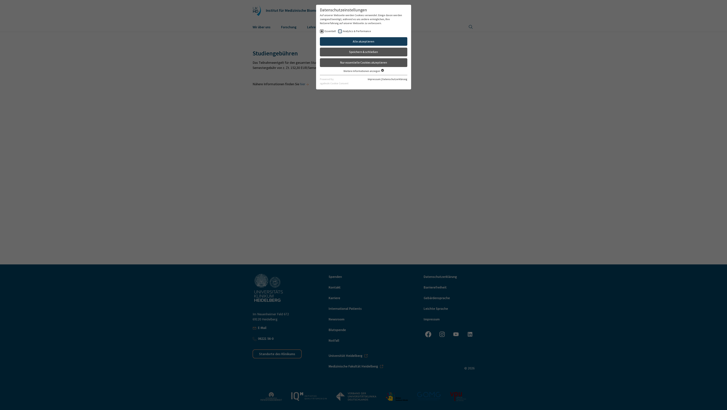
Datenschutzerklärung (394, 79)
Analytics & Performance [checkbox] (357, 31)
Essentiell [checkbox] (330, 31)
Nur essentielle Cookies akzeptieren (363, 62)
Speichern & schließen (363, 52)
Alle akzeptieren (363, 41)
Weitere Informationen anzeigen (362, 71)
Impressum (374, 79)
